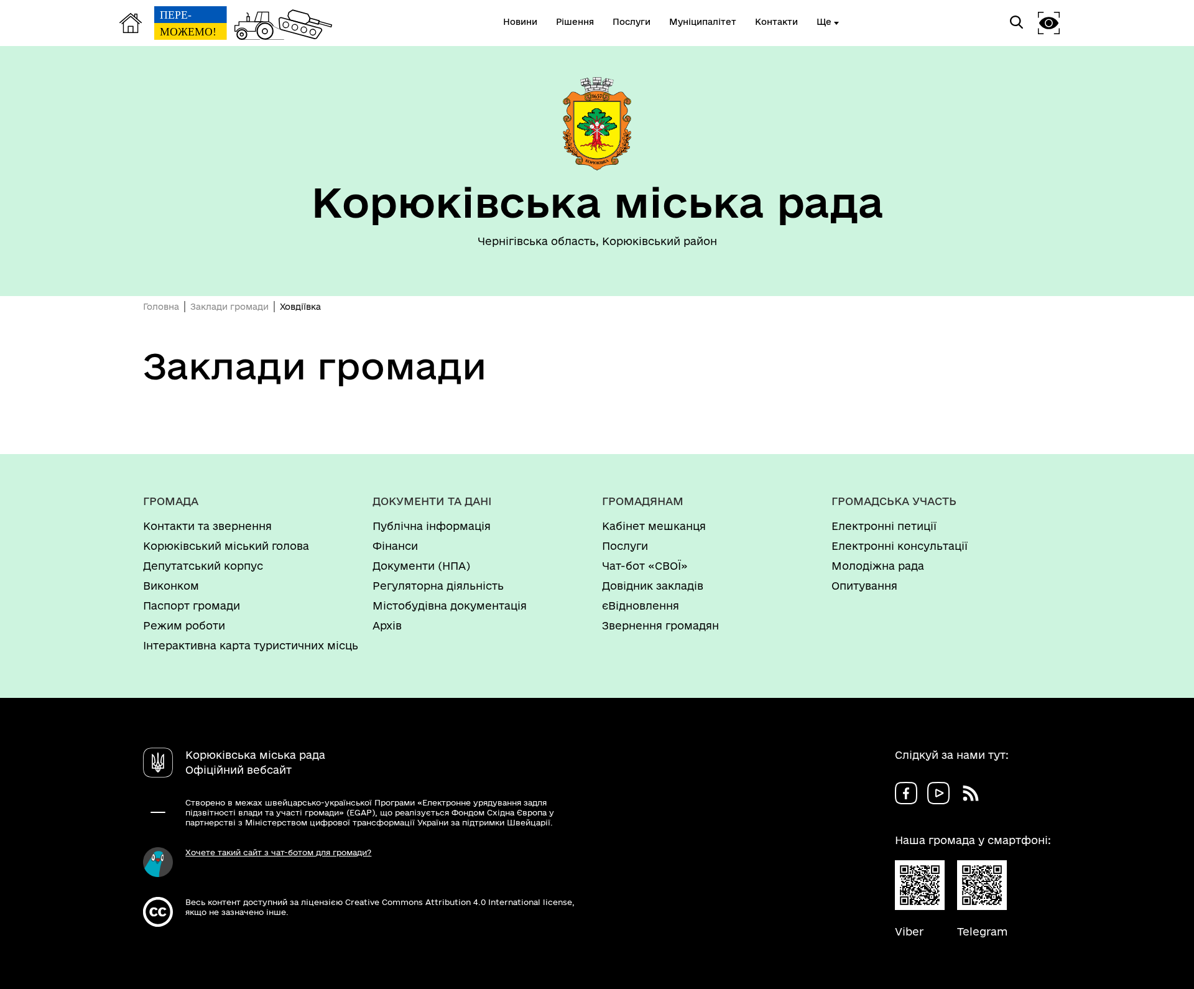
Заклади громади (229, 307)
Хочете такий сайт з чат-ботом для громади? (278, 852)
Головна (161, 307)
